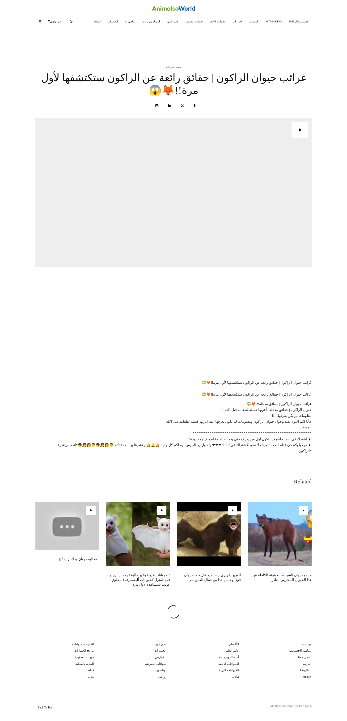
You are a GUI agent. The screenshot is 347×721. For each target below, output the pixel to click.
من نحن (306, 644)
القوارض (160, 657)
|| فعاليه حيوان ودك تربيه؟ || (79, 559)
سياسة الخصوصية (300, 650)
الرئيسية (253, 21)
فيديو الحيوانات (173, 67)
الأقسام (234, 644)
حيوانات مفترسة (194, 21)
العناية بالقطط (84, 664)
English (306, 670)
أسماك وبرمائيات (151, 21)
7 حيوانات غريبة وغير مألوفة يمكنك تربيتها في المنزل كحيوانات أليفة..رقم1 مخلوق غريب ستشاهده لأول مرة (69, 40)
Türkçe (306, 676)
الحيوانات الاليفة (217, 21)
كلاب (91, 676)
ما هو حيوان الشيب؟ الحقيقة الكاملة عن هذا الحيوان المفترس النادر (256, 40)
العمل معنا (305, 657)
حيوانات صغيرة (84, 657)
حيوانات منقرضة (155, 664)
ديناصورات (129, 21)
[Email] (157, 105)
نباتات (235, 676)
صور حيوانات (158, 644)
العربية (307, 664)
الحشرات (113, 21)
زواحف (162, 676)
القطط (97, 21)
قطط (90, 670)
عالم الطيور (172, 21)
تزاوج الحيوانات (84, 650)
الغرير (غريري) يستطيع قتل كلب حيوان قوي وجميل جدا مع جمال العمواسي (163, 40)
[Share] (195, 105)
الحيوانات (237, 21)
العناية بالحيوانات (83, 644)
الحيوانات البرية (229, 670)
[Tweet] (182, 105)
